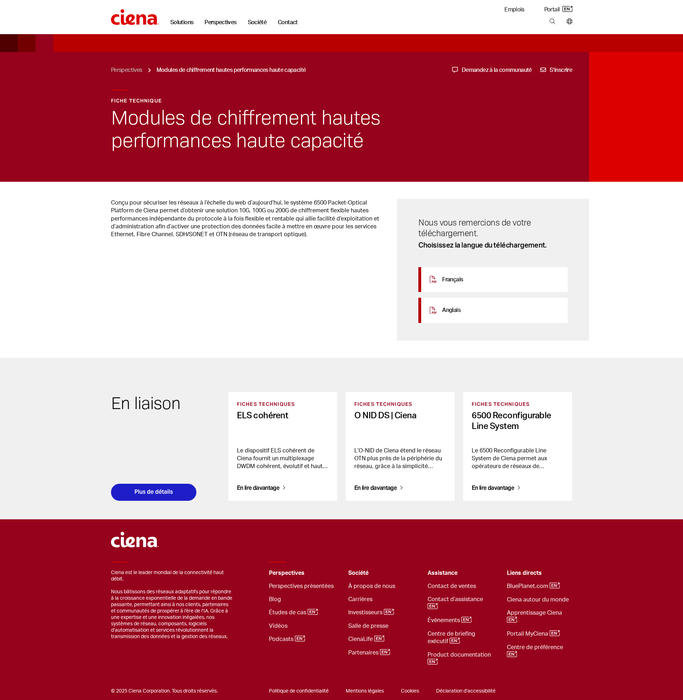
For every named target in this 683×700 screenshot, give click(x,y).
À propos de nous (371, 586)
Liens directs (524, 573)
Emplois (514, 9)
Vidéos (278, 626)
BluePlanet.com (528, 586)
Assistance (442, 573)
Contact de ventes (452, 586)
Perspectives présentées (301, 586)
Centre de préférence (536, 647)
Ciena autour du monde (538, 600)
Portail (552, 9)
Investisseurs (366, 612)
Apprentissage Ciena (535, 613)
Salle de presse (368, 626)
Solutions (181, 22)
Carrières (360, 599)
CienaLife (361, 639)
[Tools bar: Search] (552, 22)
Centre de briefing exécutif (451, 637)
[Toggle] (332, 573)
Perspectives (220, 22)
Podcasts (282, 639)
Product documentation (460, 655)
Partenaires (364, 653)
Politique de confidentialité (299, 691)
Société (257, 22)
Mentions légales (365, 691)
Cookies (410, 691)
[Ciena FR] (135, 14)
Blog (275, 599)
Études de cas (288, 612)
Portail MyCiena (528, 634)
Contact (288, 22)
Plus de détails (153, 491)
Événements (444, 620)
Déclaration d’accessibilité (466, 691)
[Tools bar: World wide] (568, 22)
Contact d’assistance (456, 599)
